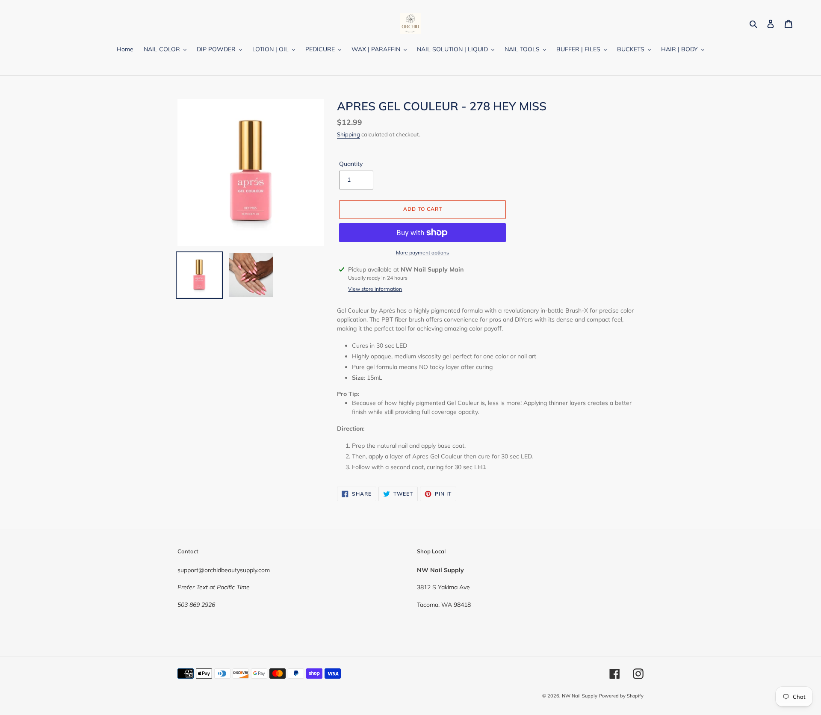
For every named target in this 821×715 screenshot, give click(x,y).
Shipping (348, 134)
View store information (375, 289)
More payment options (422, 252)
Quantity (351, 164)
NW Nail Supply (579, 696)
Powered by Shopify (621, 696)
